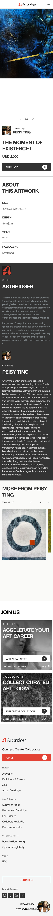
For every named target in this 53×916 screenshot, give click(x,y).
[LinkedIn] (16, 895)
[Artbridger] (28, 4)
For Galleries (9, 815)
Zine (4, 784)
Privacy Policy (26, 903)
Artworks (7, 773)
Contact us (26, 879)
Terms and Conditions (26, 908)
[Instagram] (4, 895)
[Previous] (30, 502)
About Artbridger (11, 790)
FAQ (43, 666)
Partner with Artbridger (14, 810)
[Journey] (24, 534)
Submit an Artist (11, 804)
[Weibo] (22, 895)
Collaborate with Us (13, 821)
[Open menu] (5, 4)
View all (6, 502)
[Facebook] (10, 895)
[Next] (48, 502)
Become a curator (12, 827)
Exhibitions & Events (13, 779)
